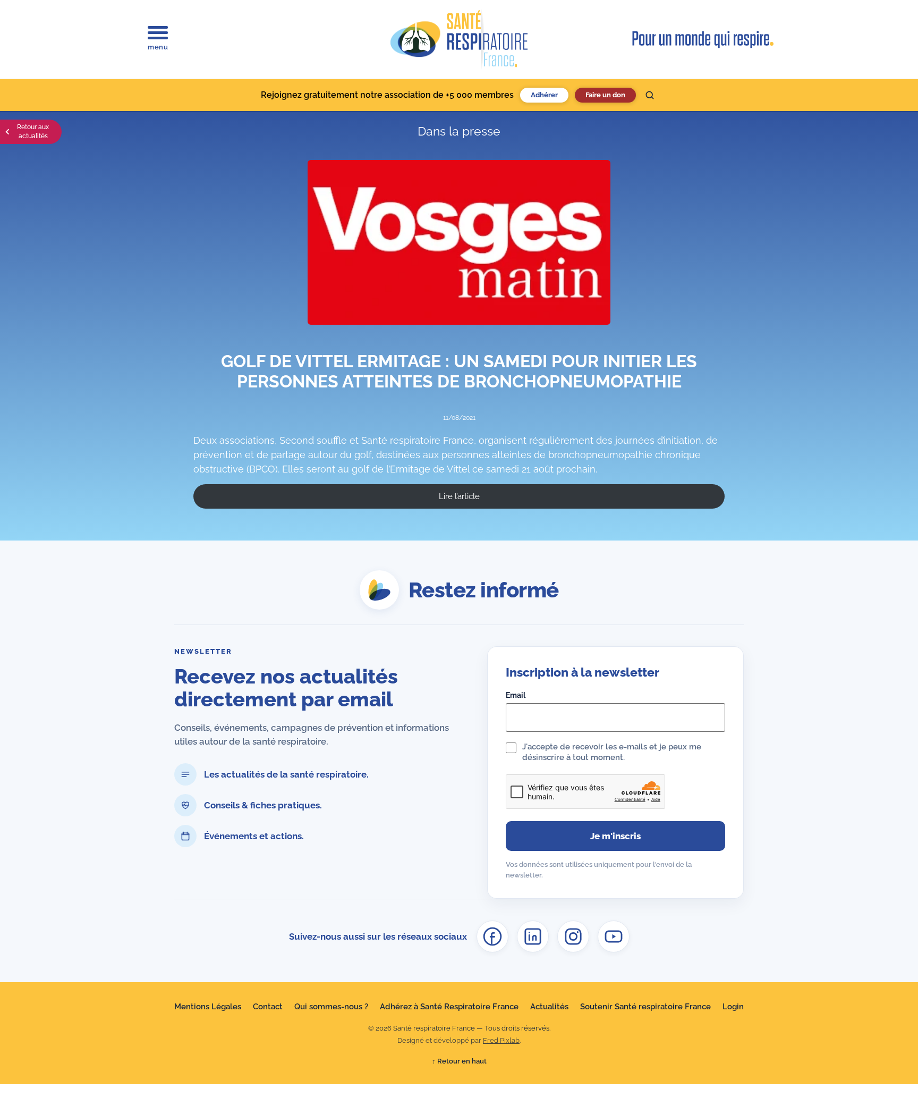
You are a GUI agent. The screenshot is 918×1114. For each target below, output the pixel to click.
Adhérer (544, 95)
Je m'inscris (615, 836)
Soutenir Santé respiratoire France (645, 1006)
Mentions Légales (207, 1006)
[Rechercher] (649, 95)
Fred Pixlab (501, 1040)
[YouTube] (614, 936)
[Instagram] (573, 936)
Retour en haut (459, 1061)
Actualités (549, 1006)
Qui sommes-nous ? (331, 1006)
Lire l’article (459, 496)
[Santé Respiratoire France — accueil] (459, 39)
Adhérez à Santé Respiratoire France (449, 1006)
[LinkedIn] (533, 936)
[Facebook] (492, 936)
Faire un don (605, 95)
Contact (268, 1006)
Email (515, 695)
